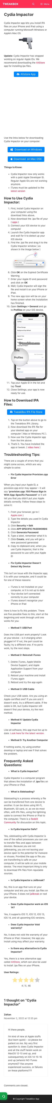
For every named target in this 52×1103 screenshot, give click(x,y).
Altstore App (28, 74)
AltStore (40, 62)
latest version (18, 191)
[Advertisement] (26, 107)
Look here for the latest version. (27, 733)
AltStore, (15, 962)
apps (14, 222)
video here (33, 447)
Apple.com (16, 515)
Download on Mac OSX (28, 159)
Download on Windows (28, 149)
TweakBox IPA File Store (28, 412)
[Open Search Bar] (33, 4)
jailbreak (34, 893)
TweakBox (10, 4)
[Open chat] (3, 1096)
